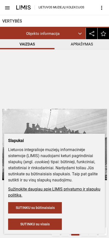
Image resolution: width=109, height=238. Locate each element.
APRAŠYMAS (82, 44)
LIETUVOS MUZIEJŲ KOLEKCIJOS (61, 7)
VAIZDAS (27, 44)
